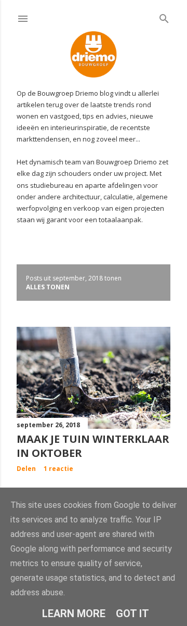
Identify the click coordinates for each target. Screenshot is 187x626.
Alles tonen (48, 287)
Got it (132, 613)
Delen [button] (26, 468)
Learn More (73, 613)
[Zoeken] (164, 16)
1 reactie (58, 468)
